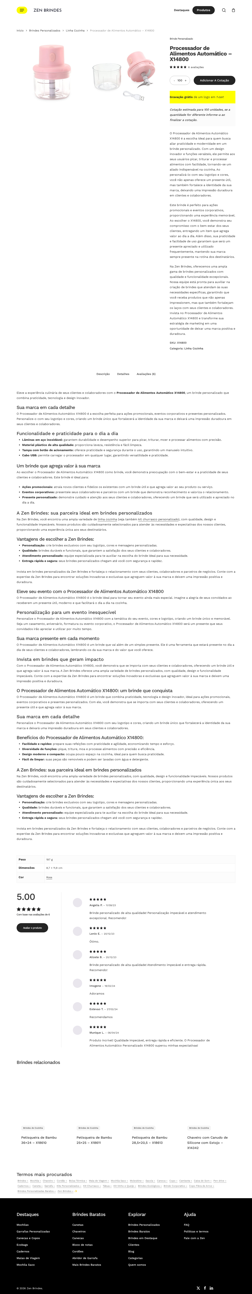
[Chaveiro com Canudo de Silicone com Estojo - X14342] (209, 1094)
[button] (22, 10)
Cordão (61, 1180)
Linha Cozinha (75, 30)
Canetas (77, 1224)
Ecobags (22, 1244)
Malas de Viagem (28, 1258)
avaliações (196, 67)
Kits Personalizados (68, 1186)
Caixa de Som (202, 1180)
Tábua (106, 1186)
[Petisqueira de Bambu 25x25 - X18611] (98, 1094)
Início (20, 30)
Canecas (78, 1238)
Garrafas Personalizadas (33, 1231)
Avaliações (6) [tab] (146, 374)
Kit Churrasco (91, 1186)
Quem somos (137, 1264)
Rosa (49, 877)
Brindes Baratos (139, 1231)
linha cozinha (107, 519)
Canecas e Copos (28, 1238)
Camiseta (184, 1180)
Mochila (34, 1180)
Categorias (135, 1258)
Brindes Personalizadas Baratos (36, 1191)
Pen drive (218, 1180)
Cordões (77, 1251)
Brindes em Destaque (142, 1238)
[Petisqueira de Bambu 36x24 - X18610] (43, 1094)
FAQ (186, 1224)
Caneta (36, 1186)
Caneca (161, 1180)
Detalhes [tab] (123, 374)
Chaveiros (79, 1231)
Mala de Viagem (98, 1180)
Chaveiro (48, 1180)
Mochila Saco (118, 1180)
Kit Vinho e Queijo (123, 1186)
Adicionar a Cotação (214, 80)
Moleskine (136, 1180)
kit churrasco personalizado (158, 519)
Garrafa (48, 1186)
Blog (131, 1251)
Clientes (133, 1244)
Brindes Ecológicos (149, 1186)
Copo (172, 1180)
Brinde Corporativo (174, 1186)
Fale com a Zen (194, 1238)
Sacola (149, 1180)
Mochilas (23, 1224)
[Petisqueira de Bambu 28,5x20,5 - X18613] (153, 1094)
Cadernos (23, 1186)
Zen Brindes (64, 1191)
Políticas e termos (196, 1231)
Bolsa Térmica (77, 1180)
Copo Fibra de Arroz (200, 1186)
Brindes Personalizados (44, 30)
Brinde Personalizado (181, 38)
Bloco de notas (82, 1244)
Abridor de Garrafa (85, 1258)
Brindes (22, 1180)
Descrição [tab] (103, 374)
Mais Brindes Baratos (86, 1264)
